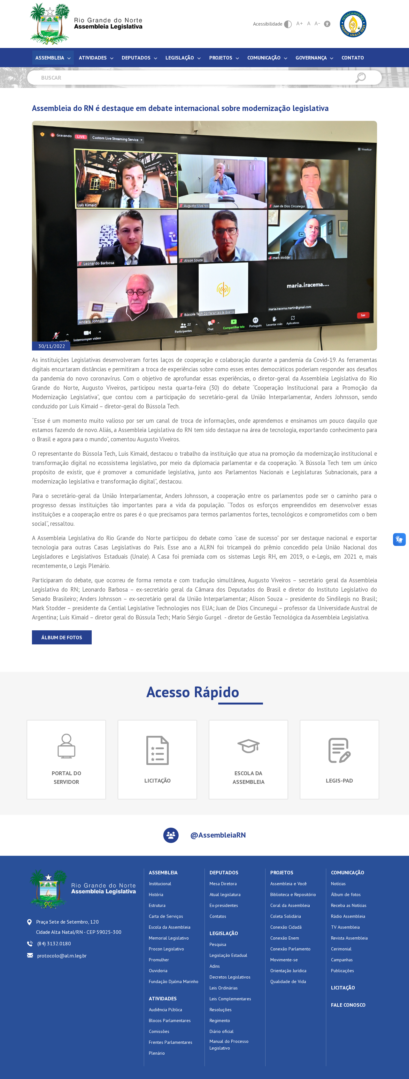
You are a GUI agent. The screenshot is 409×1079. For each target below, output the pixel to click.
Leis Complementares (230, 999)
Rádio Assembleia (348, 916)
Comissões (159, 1031)
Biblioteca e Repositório (293, 894)
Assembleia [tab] (50, 57)
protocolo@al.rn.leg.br (62, 955)
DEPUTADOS (224, 872)
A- (317, 23)
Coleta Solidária (285, 916)
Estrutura (157, 905)
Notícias (338, 883)
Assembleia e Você (288, 883)
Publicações (342, 970)
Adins (215, 966)
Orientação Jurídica (288, 970)
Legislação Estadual (228, 955)
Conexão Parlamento (290, 949)
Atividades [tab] (93, 57)
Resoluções (221, 1009)
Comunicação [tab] (264, 57)
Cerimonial (341, 949)
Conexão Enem (284, 938)
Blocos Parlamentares (170, 1020)
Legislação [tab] (180, 57)
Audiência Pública (165, 1009)
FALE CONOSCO (348, 1005)
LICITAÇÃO (343, 987)
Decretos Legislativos (230, 977)
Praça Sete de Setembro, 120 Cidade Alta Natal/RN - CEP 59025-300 (78, 926)
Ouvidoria (158, 970)
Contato (353, 57)
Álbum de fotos (62, 637)
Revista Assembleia (349, 938)
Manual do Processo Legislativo (229, 1044)
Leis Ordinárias (224, 988)
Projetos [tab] (221, 57)
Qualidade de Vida (288, 981)
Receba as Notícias (349, 905)
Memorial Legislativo (169, 938)
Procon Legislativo (166, 949)
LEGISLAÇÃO (224, 933)
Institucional (160, 883)
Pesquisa (218, 944)
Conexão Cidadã (286, 927)
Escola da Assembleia (169, 927)
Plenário (157, 1053)
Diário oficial (222, 1031)
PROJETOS (281, 872)
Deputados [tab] (137, 57)
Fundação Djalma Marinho (173, 981)
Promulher (159, 960)
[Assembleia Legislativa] (84, 23)
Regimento (220, 1020)
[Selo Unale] (353, 23)
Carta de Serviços (166, 916)
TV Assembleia (345, 927)
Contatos (218, 916)
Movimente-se (284, 960)
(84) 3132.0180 (54, 943)
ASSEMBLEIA (163, 872)
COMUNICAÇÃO (347, 872)
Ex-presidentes (224, 905)
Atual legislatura (225, 894)
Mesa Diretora (223, 883)
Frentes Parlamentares (170, 1042)
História (156, 894)
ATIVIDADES (163, 998)
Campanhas (342, 960)
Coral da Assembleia (290, 905)
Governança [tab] (312, 57)
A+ (299, 23)
